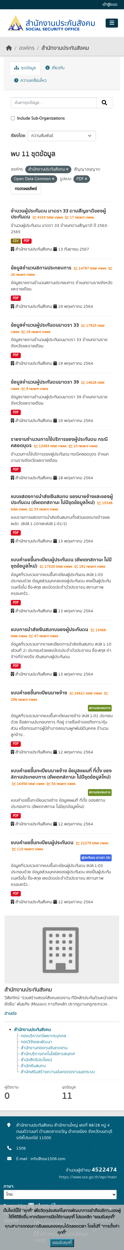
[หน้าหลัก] (9, 48)
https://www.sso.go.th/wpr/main (88, 1177)
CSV (16, 241)
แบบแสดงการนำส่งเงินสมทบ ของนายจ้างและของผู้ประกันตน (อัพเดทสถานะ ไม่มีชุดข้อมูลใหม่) (62, 500)
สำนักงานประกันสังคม (65, 48)
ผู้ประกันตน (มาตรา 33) (96, 858)
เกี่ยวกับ (57, 68)
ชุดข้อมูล (28, 68)
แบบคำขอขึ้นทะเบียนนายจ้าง (39, 693)
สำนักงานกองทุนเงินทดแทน (44, 1048)
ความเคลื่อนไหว (32, 81)
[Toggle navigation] (112, 23)
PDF (26, 241)
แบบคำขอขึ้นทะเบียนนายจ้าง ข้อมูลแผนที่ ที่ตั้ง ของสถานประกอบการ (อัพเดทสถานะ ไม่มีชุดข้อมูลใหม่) (61, 774)
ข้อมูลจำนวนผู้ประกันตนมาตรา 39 (45, 382)
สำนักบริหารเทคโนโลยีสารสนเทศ (48, 1054)
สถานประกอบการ (99, 708)
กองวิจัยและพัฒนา (36, 1042)
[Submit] (105, 102)
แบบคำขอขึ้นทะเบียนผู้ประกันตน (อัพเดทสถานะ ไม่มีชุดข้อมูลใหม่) (61, 563)
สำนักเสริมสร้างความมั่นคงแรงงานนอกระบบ (58, 1072)
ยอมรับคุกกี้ (62, 1243)
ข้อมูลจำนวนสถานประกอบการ (42, 268)
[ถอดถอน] (67, 169)
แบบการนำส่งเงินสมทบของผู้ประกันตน (50, 630)
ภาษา (8, 1186)
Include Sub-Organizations (40, 118)
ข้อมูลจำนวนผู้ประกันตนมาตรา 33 (45, 325)
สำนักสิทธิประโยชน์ (36, 1060)
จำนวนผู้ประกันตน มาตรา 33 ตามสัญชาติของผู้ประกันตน (58, 214)
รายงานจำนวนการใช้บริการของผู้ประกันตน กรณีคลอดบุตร (59, 442)
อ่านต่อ (11, 1014)
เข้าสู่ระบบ (110, 4)
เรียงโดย (18, 136)
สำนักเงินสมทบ (33, 1066)
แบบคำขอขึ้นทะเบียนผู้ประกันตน (43, 843)
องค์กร (27, 48)
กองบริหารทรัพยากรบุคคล (43, 1036)
